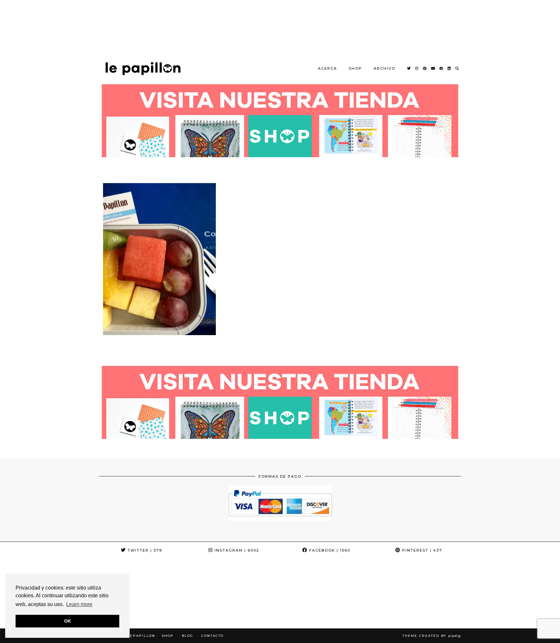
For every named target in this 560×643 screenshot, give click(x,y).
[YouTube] (433, 68)
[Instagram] (417, 68)
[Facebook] (441, 68)
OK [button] (67, 621)
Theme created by (431, 636)
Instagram (236, 550)
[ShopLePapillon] (143, 68)
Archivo (384, 68)
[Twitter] (409, 68)
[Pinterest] (425, 68)
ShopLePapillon (135, 636)
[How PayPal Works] (280, 519)
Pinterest (421, 550)
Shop (355, 68)
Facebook (329, 550)
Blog (187, 636)
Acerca (327, 68)
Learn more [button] (79, 604)
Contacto (212, 636)
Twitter (144, 550)
